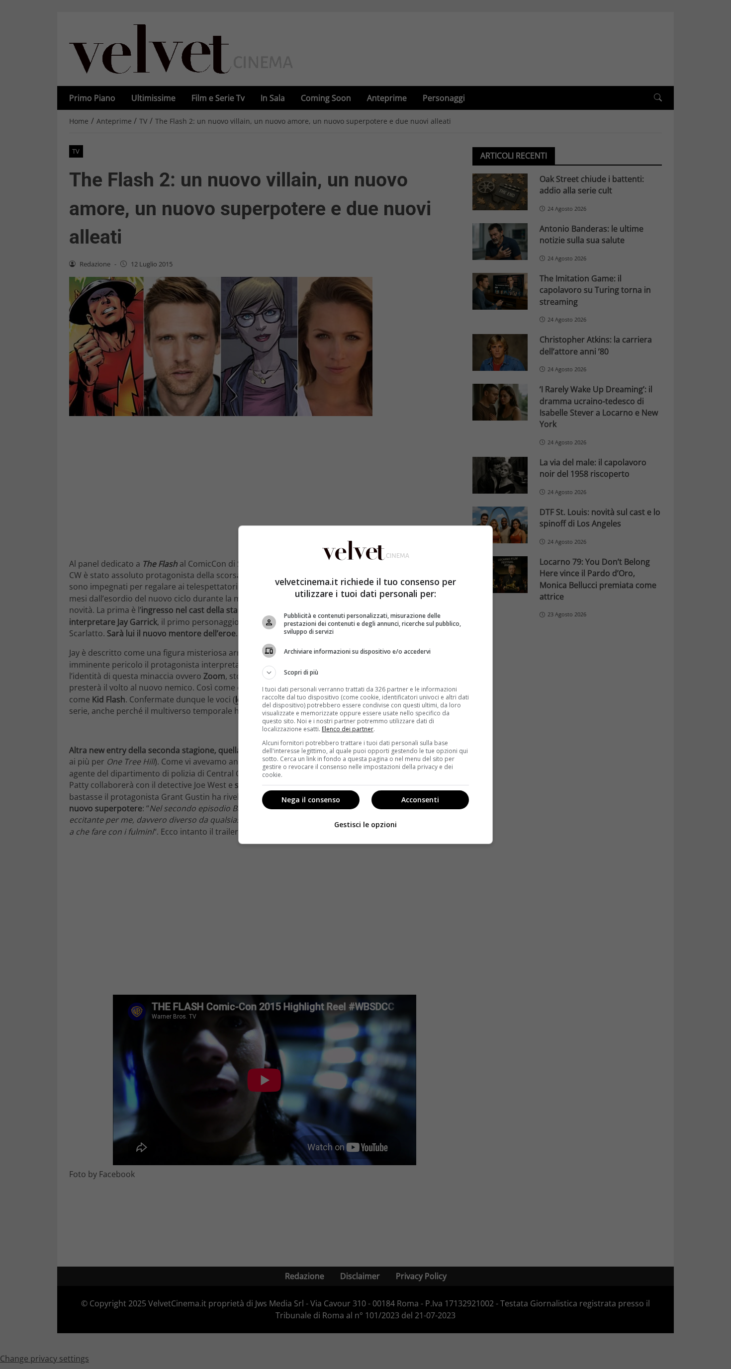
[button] (365, 673)
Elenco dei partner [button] (347, 729)
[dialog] (365, 684)
